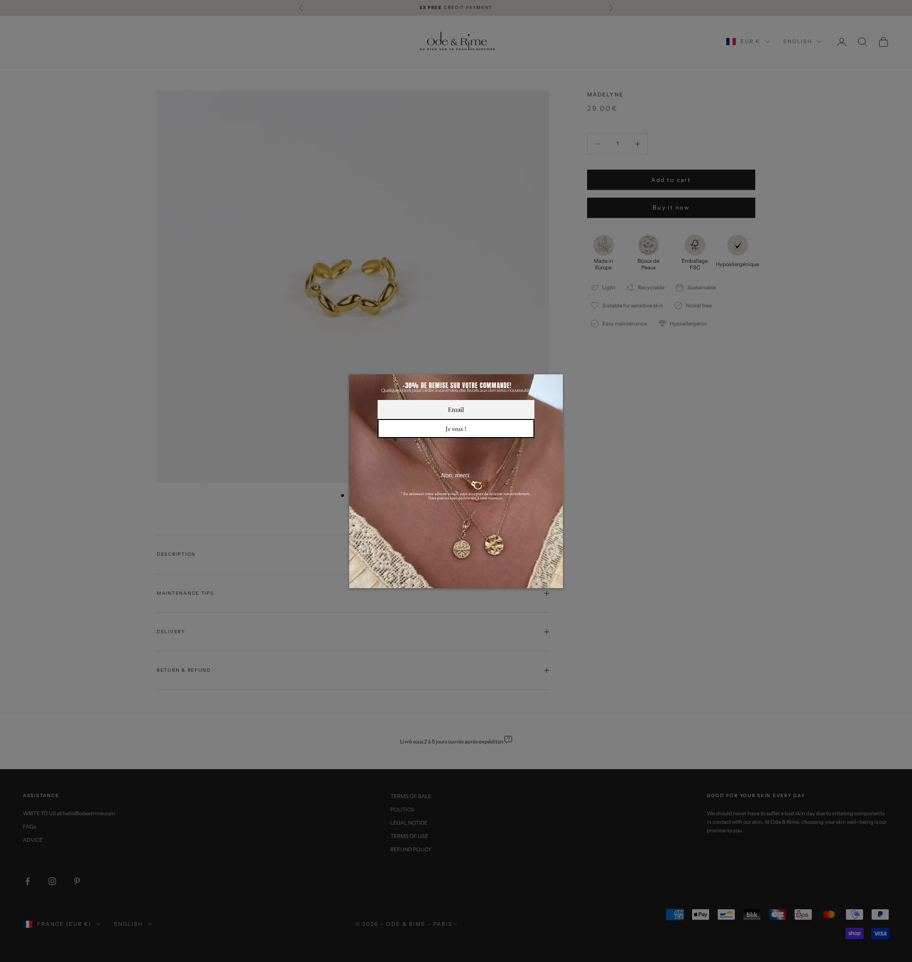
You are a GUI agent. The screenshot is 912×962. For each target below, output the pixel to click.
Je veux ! (456, 428)
